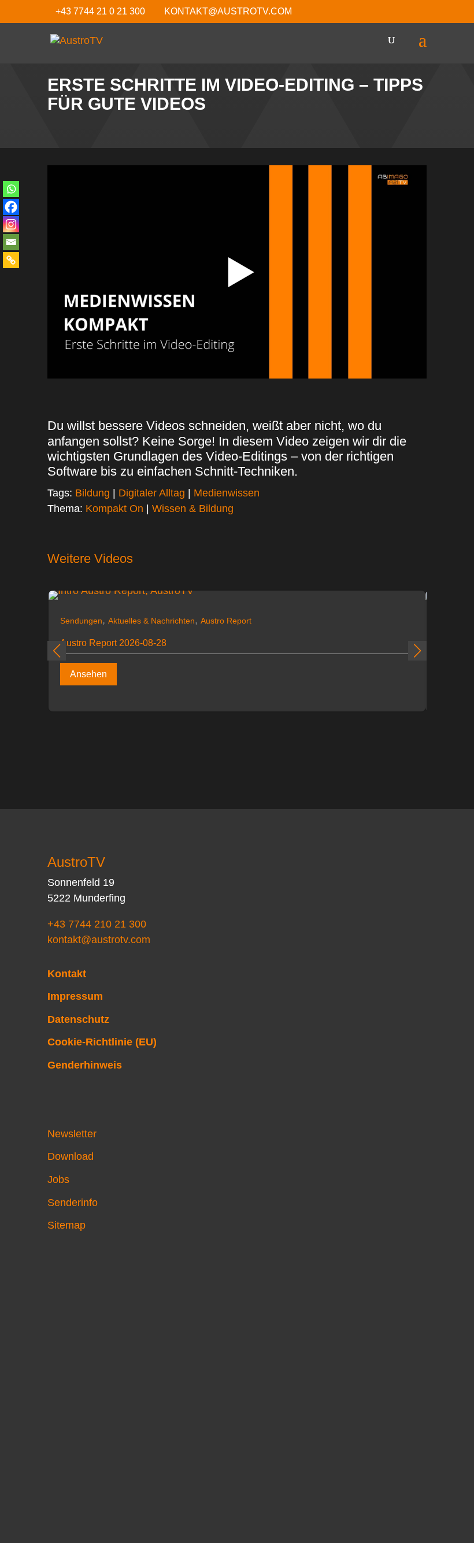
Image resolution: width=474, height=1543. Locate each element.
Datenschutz (78, 1019)
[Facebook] (11, 207)
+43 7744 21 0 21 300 (100, 11)
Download (70, 1156)
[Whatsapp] (11, 189)
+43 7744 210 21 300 (96, 924)
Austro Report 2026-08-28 (113, 643)
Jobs (58, 1179)
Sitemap (66, 1225)
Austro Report (226, 620)
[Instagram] (11, 224)
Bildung (92, 493)
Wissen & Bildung (193, 508)
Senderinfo (72, 1202)
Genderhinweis (84, 1065)
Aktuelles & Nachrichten (151, 620)
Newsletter (72, 1134)
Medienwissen (227, 493)
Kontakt (66, 974)
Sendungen (81, 620)
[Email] (11, 242)
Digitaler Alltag (151, 493)
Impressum (75, 996)
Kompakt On (114, 508)
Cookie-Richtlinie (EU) (102, 1042)
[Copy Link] (11, 260)
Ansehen (88, 674)
